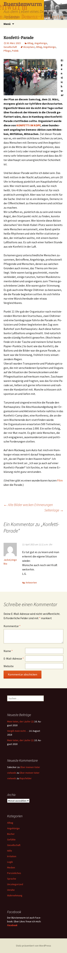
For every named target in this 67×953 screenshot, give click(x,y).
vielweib (11, 772)
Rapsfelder (26, 778)
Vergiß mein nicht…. (17, 730)
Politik (15, 50)
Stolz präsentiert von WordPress (33, 945)
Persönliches (14, 873)
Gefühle (11, 839)
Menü (7, 24)
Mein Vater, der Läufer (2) (20, 721)
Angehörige (40, 43)
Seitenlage (53, 510)
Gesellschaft (10, 47)
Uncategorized (15, 884)
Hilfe (9, 850)
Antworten (31, 582)
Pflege (7, 50)
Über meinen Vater (30, 767)
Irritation (11, 856)
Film (60, 480)
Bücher (11, 834)
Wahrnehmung (14, 895)
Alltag (30, 43)
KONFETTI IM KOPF (28, 125)
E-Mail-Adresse (14, 658)
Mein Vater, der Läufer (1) (20, 740)
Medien (11, 867)
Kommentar (12, 626)
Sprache (11, 878)
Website (9, 666)
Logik (10, 861)
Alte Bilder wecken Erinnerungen (28, 504)
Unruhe (11, 889)
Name (8, 651)
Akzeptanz (29, 47)
